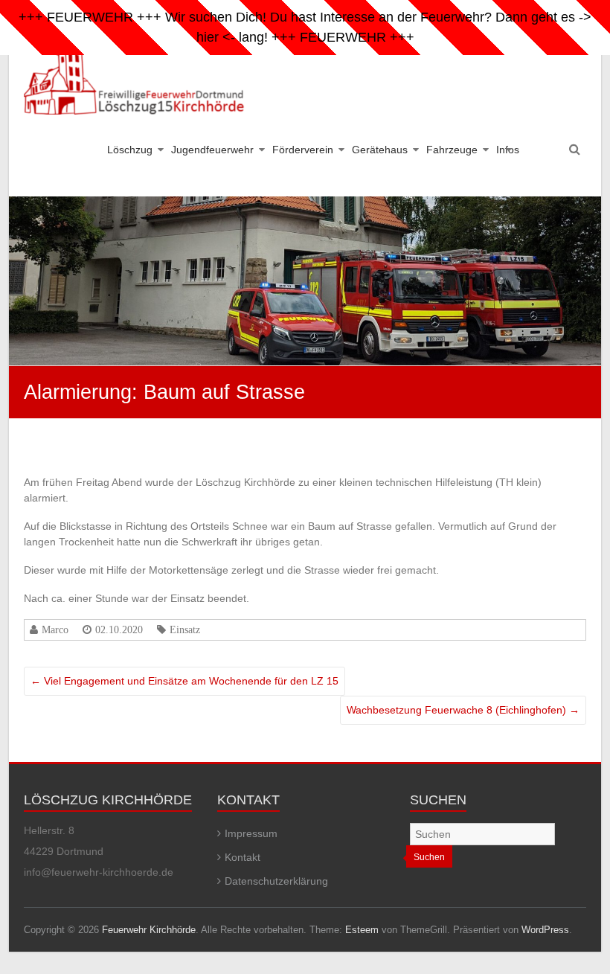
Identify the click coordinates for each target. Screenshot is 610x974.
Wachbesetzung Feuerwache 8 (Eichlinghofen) (463, 710)
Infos (507, 150)
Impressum (251, 833)
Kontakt (242, 857)
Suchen (429, 857)
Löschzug (129, 150)
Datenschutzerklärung (276, 881)
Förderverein (302, 150)
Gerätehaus (380, 150)
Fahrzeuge (452, 150)
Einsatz (185, 629)
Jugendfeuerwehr (212, 150)
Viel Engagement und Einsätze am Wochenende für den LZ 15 (184, 681)
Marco (55, 629)
